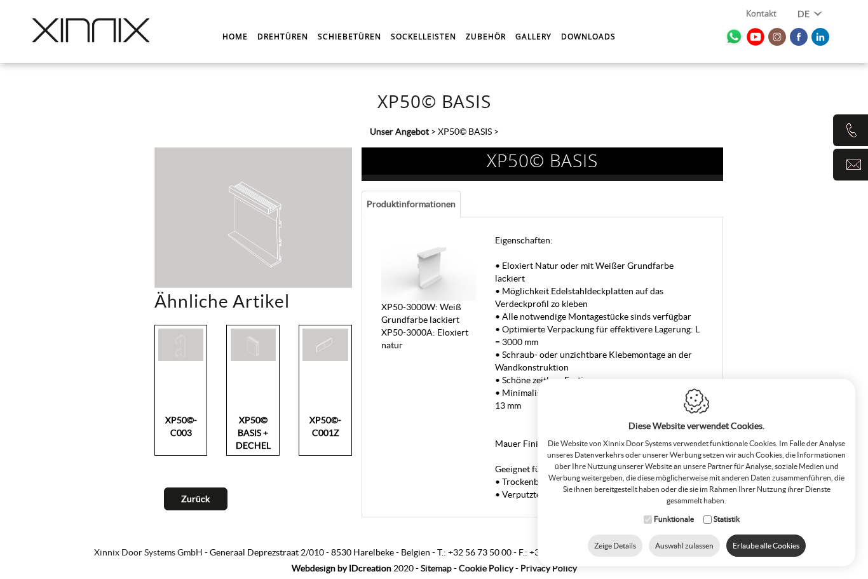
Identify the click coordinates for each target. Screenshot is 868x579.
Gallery (533, 36)
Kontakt (761, 14)
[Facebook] (799, 37)
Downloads (588, 36)
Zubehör (486, 36)
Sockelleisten (423, 36)
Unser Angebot (399, 131)
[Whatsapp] (734, 37)
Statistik (727, 519)
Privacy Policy (548, 568)
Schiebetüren (349, 36)
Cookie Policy (486, 568)
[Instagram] (777, 37)
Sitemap (436, 568)
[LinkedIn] (820, 37)
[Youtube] (755, 37)
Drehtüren (282, 36)
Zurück (195, 499)
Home (235, 36)
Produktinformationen (411, 204)
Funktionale (674, 519)
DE (804, 14)
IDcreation (341, 568)
